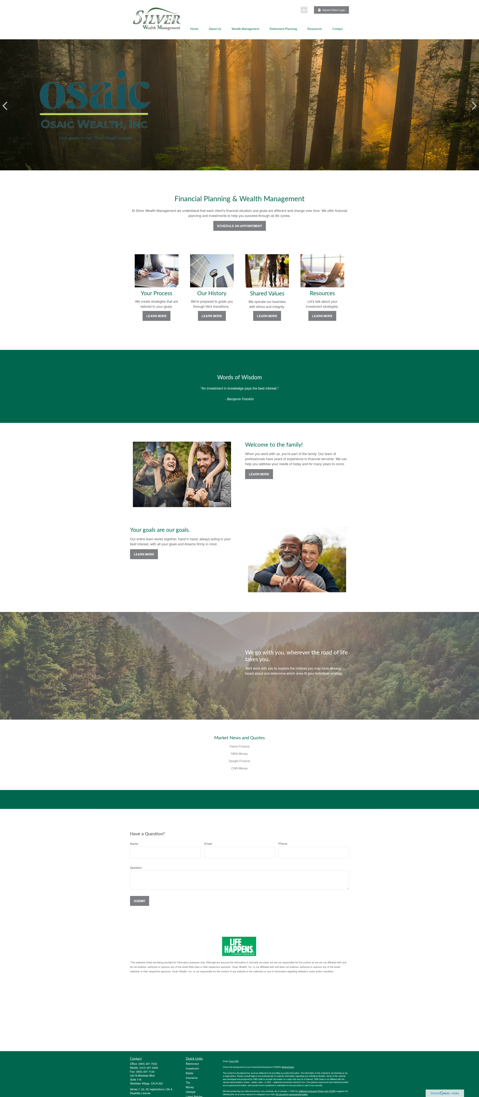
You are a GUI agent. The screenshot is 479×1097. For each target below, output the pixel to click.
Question (136, 867)
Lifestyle (191, 1092)
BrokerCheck (288, 1066)
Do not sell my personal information (292, 1094)
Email (208, 843)
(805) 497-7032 (147, 1064)
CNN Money (239, 768)
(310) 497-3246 (148, 1067)
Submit (139, 901)
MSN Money (239, 753)
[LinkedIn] (304, 10)
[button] (194, 29)
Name (134, 843)
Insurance (192, 1078)
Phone (282, 843)
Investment (192, 1068)
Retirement (192, 1064)
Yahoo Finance (239, 746)
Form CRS (234, 1061)
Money (190, 1087)
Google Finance (239, 761)
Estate (189, 1073)
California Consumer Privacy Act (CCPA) (317, 1091)
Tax (188, 1082)
